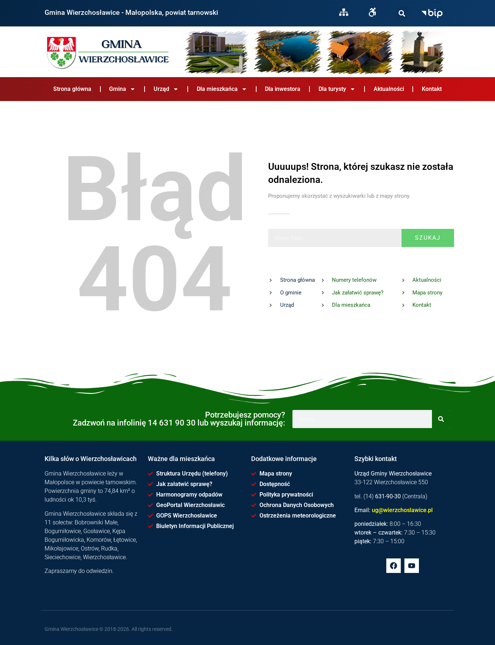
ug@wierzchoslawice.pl (402, 510)
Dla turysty (332, 88)
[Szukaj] (402, 13)
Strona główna (72, 88)
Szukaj (428, 237)
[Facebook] (393, 565)
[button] (402, 13)
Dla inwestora (282, 88)
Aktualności (389, 88)
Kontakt (432, 88)
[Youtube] (411, 565)
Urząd (161, 88)
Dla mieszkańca (217, 88)
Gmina (117, 88)
